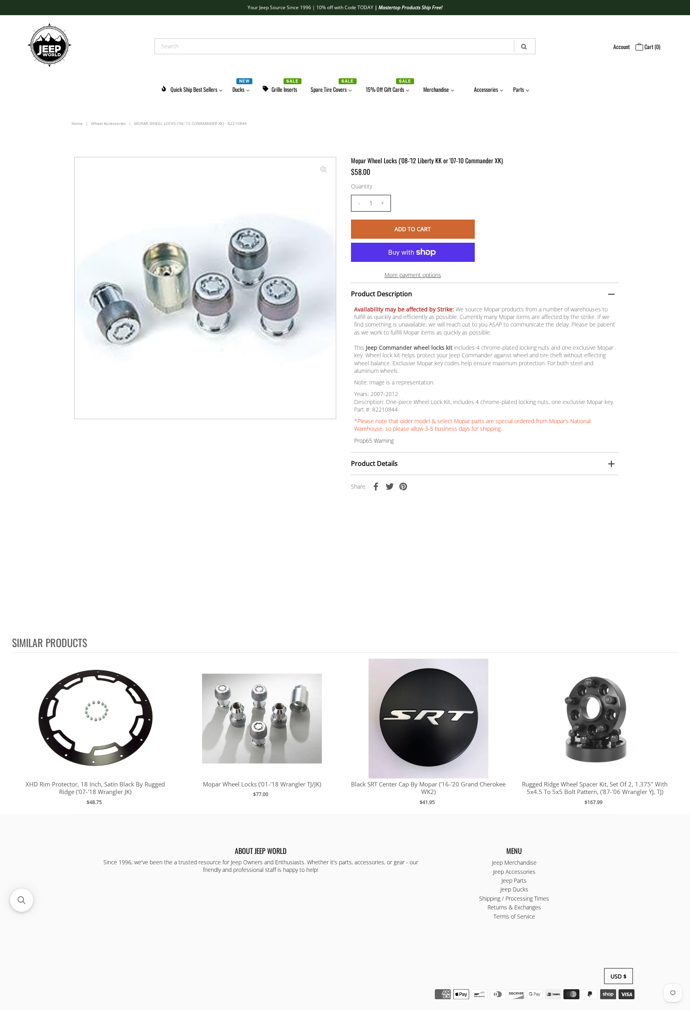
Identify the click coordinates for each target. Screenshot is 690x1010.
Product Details (374, 463)
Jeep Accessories (514, 871)
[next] (670, 733)
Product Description (381, 293)
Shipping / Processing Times (514, 898)
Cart (651, 46)
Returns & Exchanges (514, 907)
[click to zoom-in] (323, 169)
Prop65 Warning (374, 440)
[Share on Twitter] (390, 486)
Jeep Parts (514, 880)
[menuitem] (192, 88)
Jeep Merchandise (514, 862)
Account (621, 46)
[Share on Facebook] (376, 486)
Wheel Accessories (108, 123)
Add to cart (95, 727)
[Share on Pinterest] (403, 486)
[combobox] (345, 46)
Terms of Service (514, 916)
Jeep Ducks (514, 889)
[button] (21, 900)
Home (77, 123)
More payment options (413, 275)
